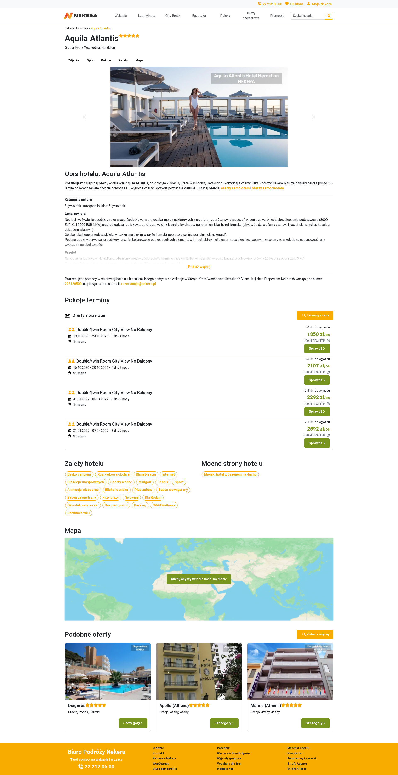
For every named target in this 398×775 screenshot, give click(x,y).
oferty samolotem (235, 188)
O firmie (158, 748)
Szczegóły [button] (131, 723)
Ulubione (297, 4)
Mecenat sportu (298, 748)
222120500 (73, 284)
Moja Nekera (322, 4)
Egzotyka (199, 16)
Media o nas (225, 768)
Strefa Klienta (297, 768)
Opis (90, 60)
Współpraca (161, 763)
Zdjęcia (73, 60)
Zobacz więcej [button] (318, 634)
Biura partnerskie (165, 768)
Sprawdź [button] (315, 348)
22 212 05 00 (272, 4)
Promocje (277, 16)
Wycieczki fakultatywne (233, 753)
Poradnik (223, 748)
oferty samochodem (268, 188)
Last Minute (147, 16)
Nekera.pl (71, 28)
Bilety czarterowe (251, 15)
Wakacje (121, 16)
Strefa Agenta (297, 763)
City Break (172, 16)
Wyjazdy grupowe (229, 758)
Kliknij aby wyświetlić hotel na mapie (199, 579)
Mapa (139, 60)
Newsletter (295, 753)
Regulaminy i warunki (301, 758)
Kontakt (158, 753)
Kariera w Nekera (164, 758)
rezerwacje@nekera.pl (138, 284)
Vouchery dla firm (229, 763)
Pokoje (106, 60)
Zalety (123, 60)
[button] (199, 267)
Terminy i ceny (318, 315)
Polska (225, 16)
